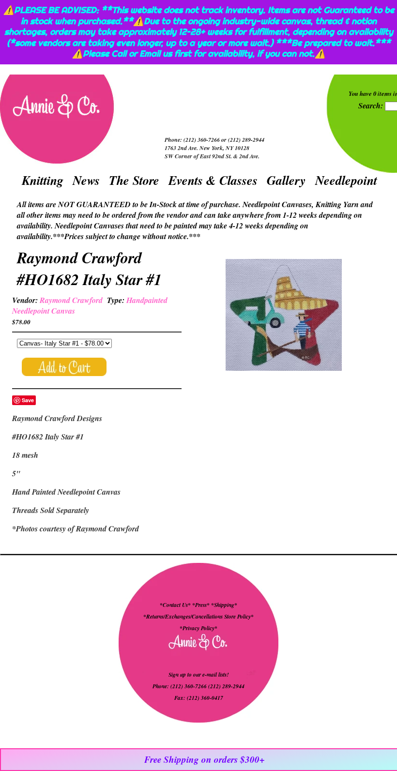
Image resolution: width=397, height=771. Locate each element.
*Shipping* (224, 605)
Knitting (42, 180)
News (86, 180)
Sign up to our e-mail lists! (198, 675)
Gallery (286, 180)
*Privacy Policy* (198, 628)
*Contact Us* (175, 605)
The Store (134, 180)
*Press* (201, 605)
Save (28, 400)
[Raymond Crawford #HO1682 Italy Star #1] (283, 316)
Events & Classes (213, 180)
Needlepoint (346, 180)
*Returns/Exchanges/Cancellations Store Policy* (198, 616)
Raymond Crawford (71, 300)
